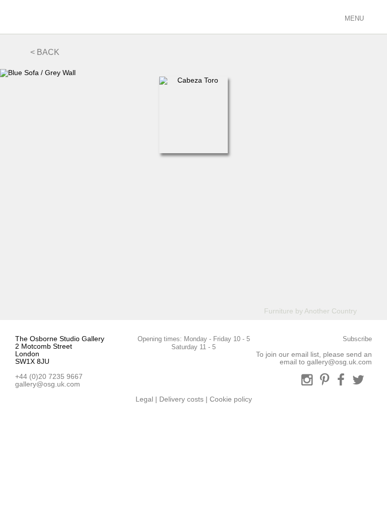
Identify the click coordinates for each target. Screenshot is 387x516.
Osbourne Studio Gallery (20, 17)
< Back (44, 52)
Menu (353, 18)
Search (295, 16)
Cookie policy (231, 399)
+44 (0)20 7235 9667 (49, 376)
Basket (331, 16)
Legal (144, 399)
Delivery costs (181, 399)
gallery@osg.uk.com (47, 384)
